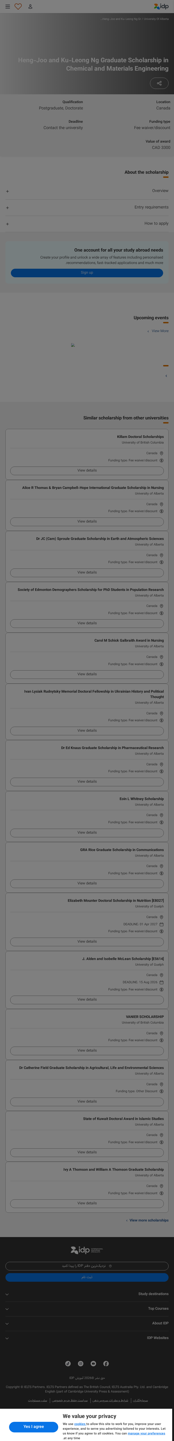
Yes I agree (34, 1427)
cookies (80, 1424)
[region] (86, 1425)
